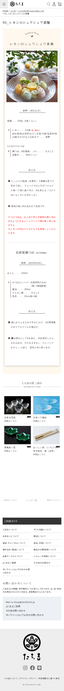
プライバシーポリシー (28, 678)
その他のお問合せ (42, 562)
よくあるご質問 (9, 562)
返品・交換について (42, 542)
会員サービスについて (13, 556)
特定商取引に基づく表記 (49, 678)
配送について (40, 536)
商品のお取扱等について (45, 549)
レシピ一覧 (32, 500)
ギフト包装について (42, 529)
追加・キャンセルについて (14, 542)
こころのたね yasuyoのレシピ (31, 10)
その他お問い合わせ (16, 610)
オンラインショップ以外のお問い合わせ (16, 571)
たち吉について (10, 678)
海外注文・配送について (13, 549)
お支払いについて (11, 536)
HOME (5, 10)
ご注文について (10, 529)
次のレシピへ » (54, 500)
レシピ (13, 10)
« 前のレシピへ (10, 500)
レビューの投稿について (45, 556)
